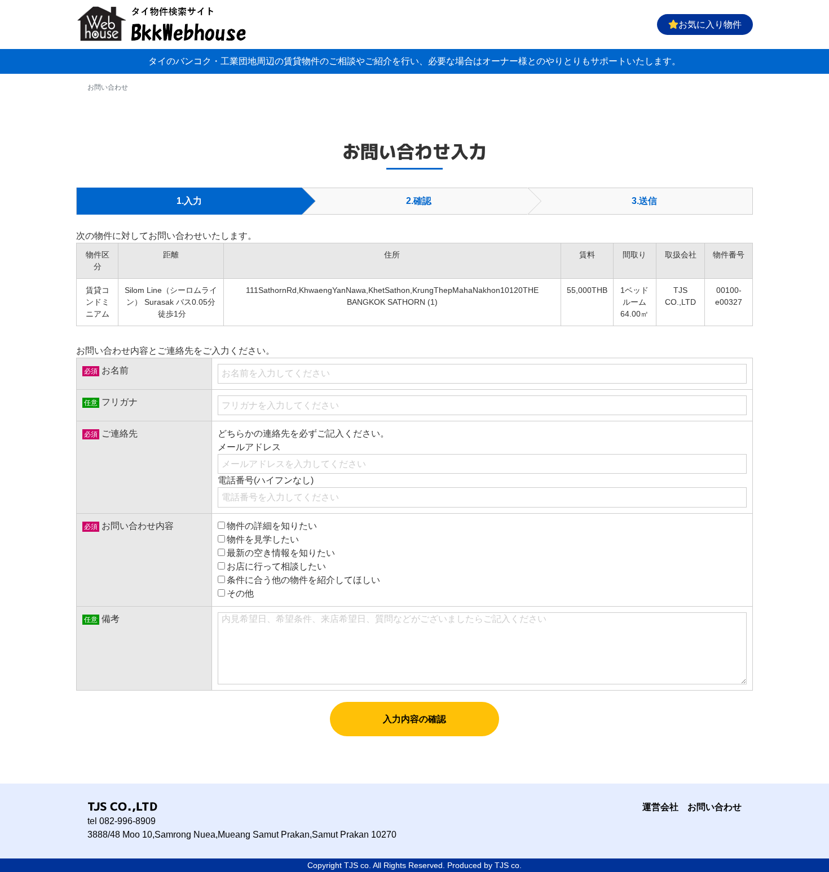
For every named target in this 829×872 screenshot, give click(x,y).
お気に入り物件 (710, 24)
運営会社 (660, 807)
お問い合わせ (714, 807)
